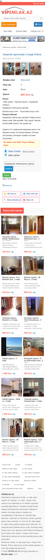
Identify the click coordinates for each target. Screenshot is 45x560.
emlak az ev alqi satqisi (10, 480)
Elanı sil (29, 200)
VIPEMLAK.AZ (7, 494)
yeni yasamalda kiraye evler (12, 488)
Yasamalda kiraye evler (29, 111)
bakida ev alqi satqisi (9, 469)
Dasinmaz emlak (9, 47)
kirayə (5, 120)
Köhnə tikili (21, 31)
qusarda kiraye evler (32, 477)
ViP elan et (11, 194)
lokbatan (30, 488)
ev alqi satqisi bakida (9, 473)
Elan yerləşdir (8, 24)
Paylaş (6, 175)
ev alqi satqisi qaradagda (11, 477)
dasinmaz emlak (30, 480)
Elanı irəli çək (32, 194)
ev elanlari (28, 465)
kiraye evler (6, 465)
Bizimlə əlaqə (38, 3)
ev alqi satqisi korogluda (31, 473)
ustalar (17, 465)
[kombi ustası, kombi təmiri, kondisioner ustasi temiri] (22, 1)
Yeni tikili (7, 31)
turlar (40, 488)
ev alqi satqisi (27, 469)
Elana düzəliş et (13, 200)
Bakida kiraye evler (10, 111)
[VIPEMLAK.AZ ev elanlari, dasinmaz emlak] (16, 10)
